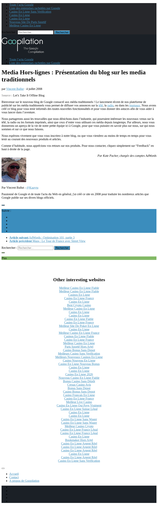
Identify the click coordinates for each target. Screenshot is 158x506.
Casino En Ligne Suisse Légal (79, 409)
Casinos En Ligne (79, 294)
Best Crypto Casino (79, 305)
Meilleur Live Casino (79, 402)
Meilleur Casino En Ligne (25, 25)
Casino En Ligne (19, 15)
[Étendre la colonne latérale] (3, 205)
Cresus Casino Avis (79, 384)
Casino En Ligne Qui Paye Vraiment (79, 405)
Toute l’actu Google (21, 4)
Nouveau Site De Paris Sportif (27, 22)
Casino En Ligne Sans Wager (79, 419)
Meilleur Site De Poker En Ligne (79, 326)
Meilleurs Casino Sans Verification (79, 353)
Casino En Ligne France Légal (79, 429)
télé (101, 105)
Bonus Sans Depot (79, 388)
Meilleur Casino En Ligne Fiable (79, 287)
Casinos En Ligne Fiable (79, 336)
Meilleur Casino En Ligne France (79, 332)
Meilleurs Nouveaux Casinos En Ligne (79, 357)
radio (110, 105)
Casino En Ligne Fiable (79, 319)
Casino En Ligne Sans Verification (30, 11)
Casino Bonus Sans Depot (79, 350)
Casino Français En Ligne (79, 395)
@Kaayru (32, 187)
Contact (14, 477)
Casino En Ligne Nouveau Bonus (79, 364)
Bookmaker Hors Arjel (79, 440)
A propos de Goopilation (24, 480)
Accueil (14, 473)
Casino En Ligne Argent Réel (79, 443)
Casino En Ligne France (79, 298)
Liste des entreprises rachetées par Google (34, 8)
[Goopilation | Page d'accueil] (25, 53)
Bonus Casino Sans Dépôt (79, 381)
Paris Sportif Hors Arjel (79, 346)
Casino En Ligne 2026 (79, 374)
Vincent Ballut (15, 88)
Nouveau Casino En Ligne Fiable (79, 377)
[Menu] (3, 468)
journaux (134, 105)
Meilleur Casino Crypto (79, 426)
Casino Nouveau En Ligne (79, 360)
